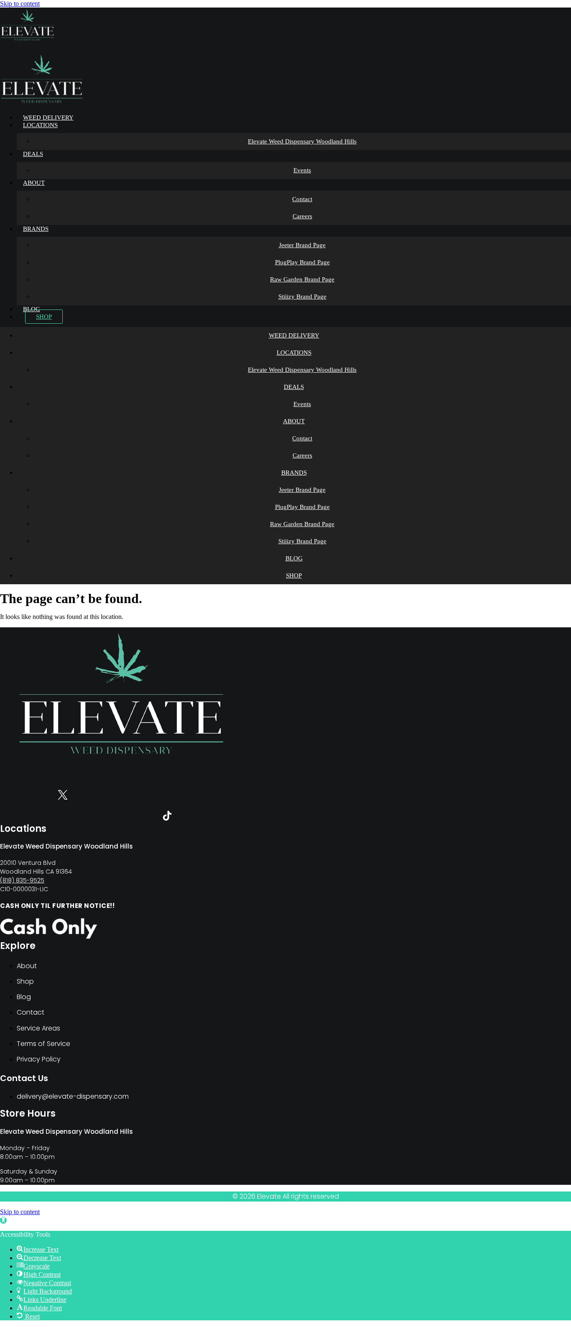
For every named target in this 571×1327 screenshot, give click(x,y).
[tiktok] (167, 817)
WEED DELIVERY (48, 117)
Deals (33, 154)
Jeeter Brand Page (302, 245)
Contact (302, 199)
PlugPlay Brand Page (302, 262)
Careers (302, 216)
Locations (40, 125)
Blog (31, 309)
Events (302, 170)
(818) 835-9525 (22, 880)
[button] (3, 1220)
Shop (44, 316)
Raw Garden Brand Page (302, 279)
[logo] (27, 39)
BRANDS (35, 228)
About (34, 182)
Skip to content (20, 3)
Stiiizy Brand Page (302, 296)
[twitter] (62, 796)
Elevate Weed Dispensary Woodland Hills (302, 141)
